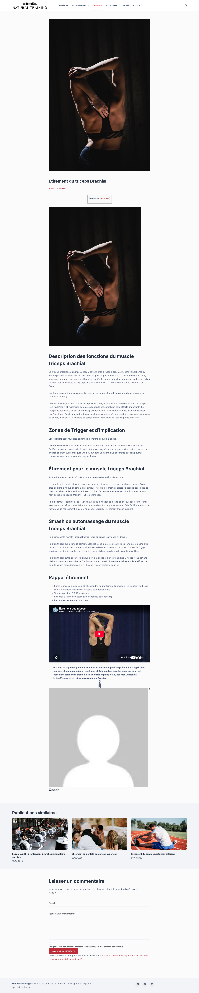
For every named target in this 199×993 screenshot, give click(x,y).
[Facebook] (144, 984)
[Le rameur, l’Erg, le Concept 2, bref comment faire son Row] (40, 834)
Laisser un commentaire (63, 951)
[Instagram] (137, 984)
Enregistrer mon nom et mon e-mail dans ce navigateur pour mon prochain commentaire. (86, 947)
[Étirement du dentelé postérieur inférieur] (159, 834)
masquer (104, 198)
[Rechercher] (186, 5)
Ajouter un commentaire (62, 913)
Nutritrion (111, 5)
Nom (52, 892)
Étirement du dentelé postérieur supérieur (94, 854)
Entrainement (79, 5)
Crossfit (97, 5)
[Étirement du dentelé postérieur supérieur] (99, 834)
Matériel (63, 5)
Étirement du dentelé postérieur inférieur (153, 854)
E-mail (53, 903)
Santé (126, 5)
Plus (135, 5)
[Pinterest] (152, 984)
